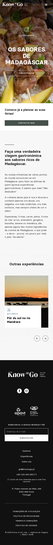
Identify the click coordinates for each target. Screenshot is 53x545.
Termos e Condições (26, 521)
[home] (15, 4)
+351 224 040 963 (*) (26, 474)
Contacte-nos (26, 123)
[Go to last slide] (37, 338)
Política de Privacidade (26, 516)
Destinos (26, 451)
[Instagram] (26, 391)
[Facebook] (19, 391)
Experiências (26, 456)
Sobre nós (26, 461)
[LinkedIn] (33, 391)
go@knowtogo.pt (27, 469)
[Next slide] (45, 338)
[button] (46, 4)
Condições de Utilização (26, 511)
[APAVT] (20, 412)
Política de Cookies (26, 525)
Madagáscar (26, 73)
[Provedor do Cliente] (34, 411)
